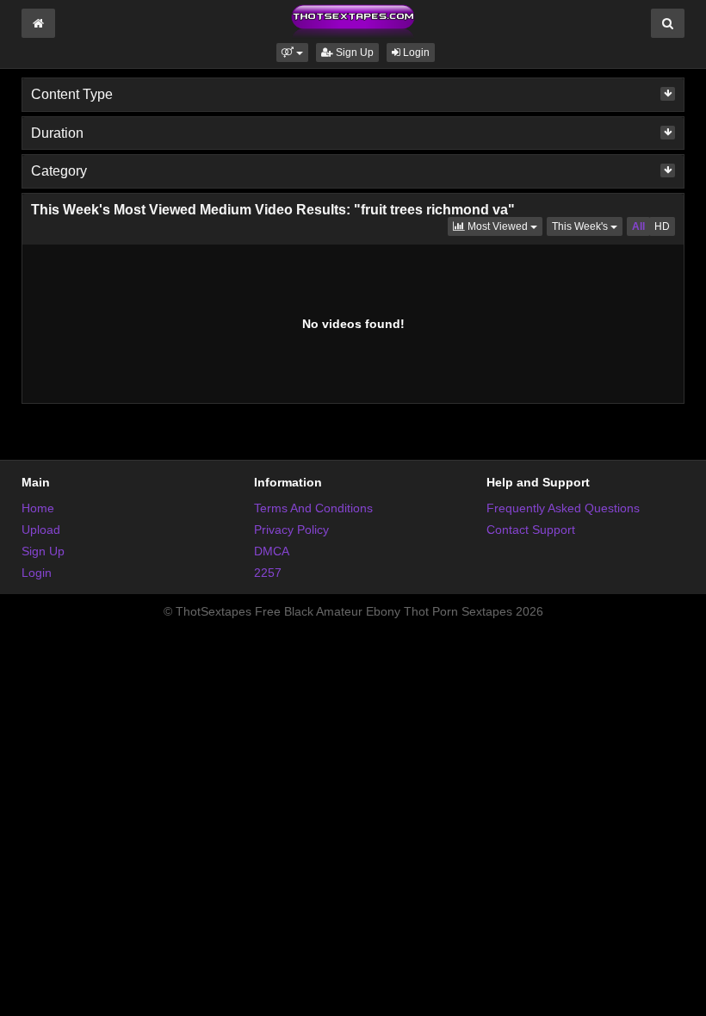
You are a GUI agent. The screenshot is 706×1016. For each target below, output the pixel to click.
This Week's (587, 226)
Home (38, 508)
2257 (268, 572)
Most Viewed (503, 226)
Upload (41, 529)
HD (662, 226)
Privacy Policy (291, 529)
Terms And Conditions (313, 508)
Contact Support (530, 529)
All (638, 226)
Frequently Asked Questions (563, 508)
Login (415, 52)
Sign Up (353, 52)
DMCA (271, 551)
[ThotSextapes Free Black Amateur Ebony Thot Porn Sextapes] (353, 21)
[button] (292, 52)
